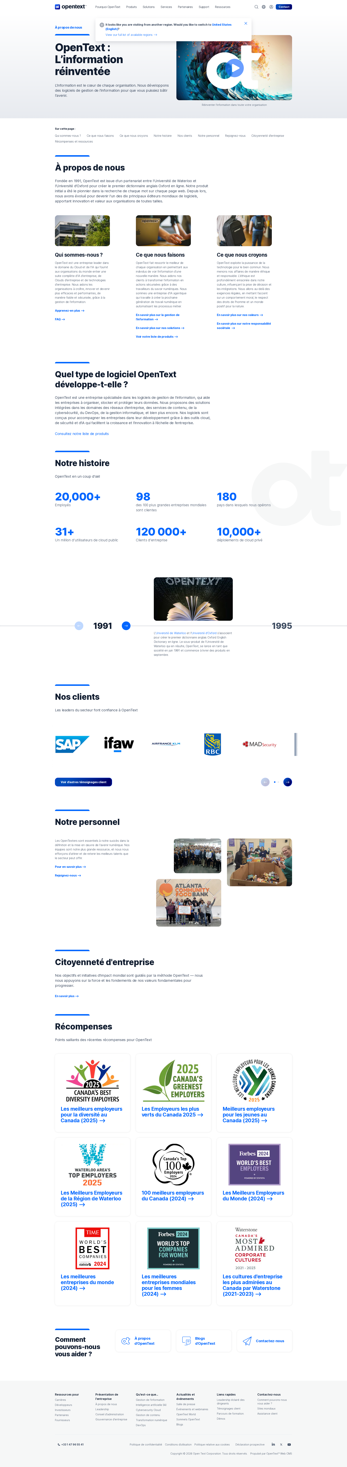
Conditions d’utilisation (178, 1444)
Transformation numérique (151, 1420)
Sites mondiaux (266, 1408)
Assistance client (267, 1413)
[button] (107, 6)
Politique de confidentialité (146, 1444)
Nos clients (184, 135)
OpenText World (186, 1414)
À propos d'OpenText (144, 1341)
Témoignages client (228, 1408)
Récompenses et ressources (74, 141)
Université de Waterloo (171, 633)
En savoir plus (64, 996)
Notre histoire (163, 135)
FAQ (58, 319)
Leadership (102, 1409)
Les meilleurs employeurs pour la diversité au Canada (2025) (91, 1115)
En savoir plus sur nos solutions (158, 328)
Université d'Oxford (204, 633)
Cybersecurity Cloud (148, 1409)
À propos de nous (106, 1404)
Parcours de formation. (230, 1413)
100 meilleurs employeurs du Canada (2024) (173, 1196)
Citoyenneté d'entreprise (267, 135)
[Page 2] (278, 782)
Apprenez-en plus (67, 310)
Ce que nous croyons (134, 135)
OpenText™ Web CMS (279, 1453)
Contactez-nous (270, 1341)
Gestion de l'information (150, 1399)
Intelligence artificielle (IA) (151, 1404)
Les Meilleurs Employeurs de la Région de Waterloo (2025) (91, 1198)
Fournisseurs (62, 1420)
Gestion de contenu (148, 1415)
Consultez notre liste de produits (82, 434)
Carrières (60, 1399)
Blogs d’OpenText (205, 1341)
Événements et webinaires (192, 1409)
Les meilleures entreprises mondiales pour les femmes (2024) (169, 1285)
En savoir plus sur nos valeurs (238, 315)
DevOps (141, 1425)
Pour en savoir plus (68, 867)
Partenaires (62, 1415)
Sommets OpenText (188, 1419)
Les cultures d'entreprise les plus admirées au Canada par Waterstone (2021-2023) (252, 1285)
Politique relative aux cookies (212, 1444)
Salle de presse (185, 1404)
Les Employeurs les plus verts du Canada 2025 (170, 1112)
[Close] (246, 23)
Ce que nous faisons (100, 135)
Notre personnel (208, 135)
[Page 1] (274, 782)
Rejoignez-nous (235, 135)
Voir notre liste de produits (155, 336)
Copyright (176, 1453)
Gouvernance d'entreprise (111, 1419)
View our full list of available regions (129, 35)
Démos (221, 1418)
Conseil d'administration (109, 1414)
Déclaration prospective (250, 1444)
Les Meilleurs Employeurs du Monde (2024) (253, 1196)
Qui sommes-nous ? (68, 135)
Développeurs (63, 1404)
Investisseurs (62, 1409)
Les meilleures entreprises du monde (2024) (87, 1282)
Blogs (179, 1424)
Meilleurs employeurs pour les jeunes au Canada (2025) (249, 1115)
